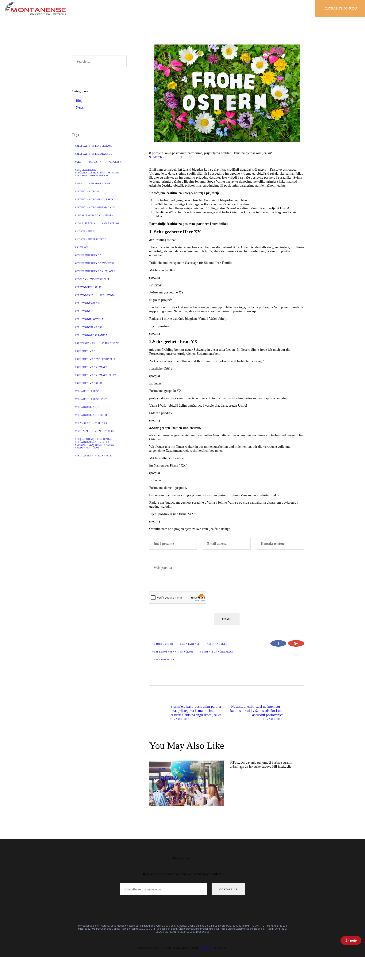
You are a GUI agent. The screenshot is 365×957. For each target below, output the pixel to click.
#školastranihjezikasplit (94, 455)
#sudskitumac (85, 351)
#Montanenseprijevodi (91, 239)
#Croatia (95, 162)
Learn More (163, 791)
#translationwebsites (91, 423)
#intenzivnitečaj (87, 191)
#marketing (110, 223)
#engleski (116, 162)
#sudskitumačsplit (88, 383)
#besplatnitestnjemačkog (94, 154)
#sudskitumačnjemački (217, 652)
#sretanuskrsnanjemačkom (172, 652)
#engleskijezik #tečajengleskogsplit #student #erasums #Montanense (98, 173)
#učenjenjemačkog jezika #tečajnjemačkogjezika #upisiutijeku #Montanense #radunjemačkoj (94, 443)
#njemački (82, 247)
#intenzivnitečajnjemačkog (95, 207)
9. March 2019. (160, 157)
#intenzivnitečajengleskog (95, 199)
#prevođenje (84, 295)
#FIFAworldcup (99, 183)
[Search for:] (99, 61)
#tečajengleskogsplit (91, 399)
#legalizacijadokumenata (94, 215)
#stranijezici (111, 343)
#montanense (190, 644)
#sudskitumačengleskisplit (95, 359)
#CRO (78, 162)
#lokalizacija (85, 223)
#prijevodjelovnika (89, 319)
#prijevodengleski (88, 303)
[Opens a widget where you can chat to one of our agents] (350, 945)
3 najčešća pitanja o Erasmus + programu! (179, 781)
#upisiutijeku (104, 431)
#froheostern (162, 644)
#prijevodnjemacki (88, 327)
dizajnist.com (206, 947)
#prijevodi (82, 311)
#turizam (81, 431)
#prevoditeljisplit (88, 287)
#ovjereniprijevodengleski (94, 263)
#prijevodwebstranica (91, 335)
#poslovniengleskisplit (92, 279)
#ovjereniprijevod (88, 255)
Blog (162, 769)
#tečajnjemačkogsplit (91, 415)
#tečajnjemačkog (165, 659)
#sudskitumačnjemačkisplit (95, 375)
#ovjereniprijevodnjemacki (95, 271)
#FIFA (78, 183)
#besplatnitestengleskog (93, 146)
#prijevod (107, 295)
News (80, 107)
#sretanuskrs (217, 644)
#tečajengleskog (87, 391)
